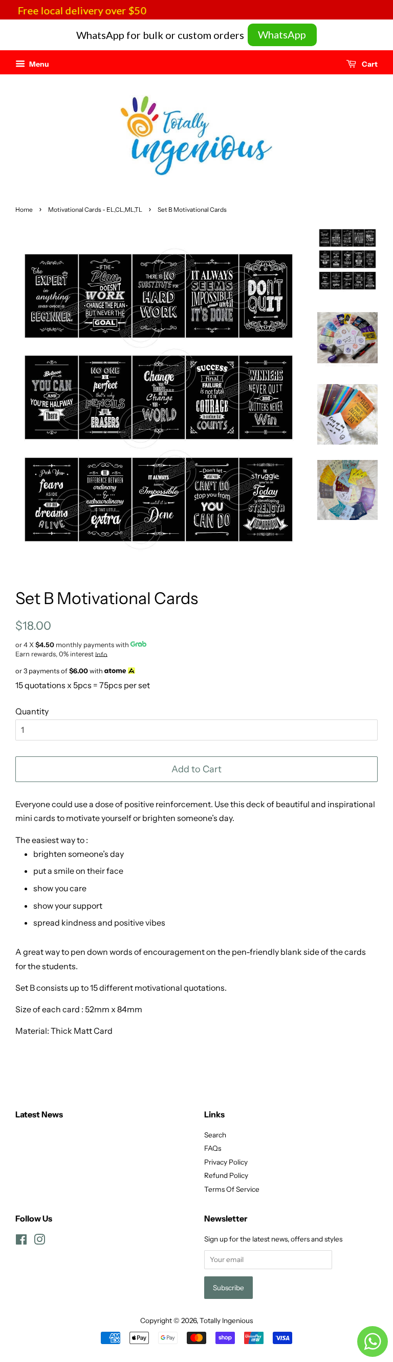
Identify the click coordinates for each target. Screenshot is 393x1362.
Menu (38, 64)
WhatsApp (282, 34)
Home (24, 209)
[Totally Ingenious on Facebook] (21, 1241)
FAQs (212, 1148)
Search (215, 1135)
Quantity (32, 711)
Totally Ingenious (226, 1320)
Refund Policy (226, 1175)
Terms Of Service (231, 1189)
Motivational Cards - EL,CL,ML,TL (95, 209)
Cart (369, 64)
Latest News (39, 1114)
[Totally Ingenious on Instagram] (39, 1241)
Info (101, 654)
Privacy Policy (226, 1162)
